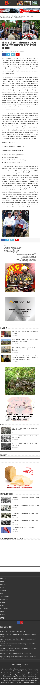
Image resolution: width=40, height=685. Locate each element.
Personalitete (4, 599)
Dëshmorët (3, 584)
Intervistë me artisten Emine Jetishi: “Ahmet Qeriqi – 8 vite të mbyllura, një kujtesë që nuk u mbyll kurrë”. (24, 349)
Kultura (2, 593)
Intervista (3, 590)
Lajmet (8, 16)
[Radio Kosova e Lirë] (20, 3)
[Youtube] (21, 622)
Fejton (2, 605)
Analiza (2, 587)
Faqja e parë (3, 578)
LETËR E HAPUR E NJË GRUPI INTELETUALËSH (12, 631)
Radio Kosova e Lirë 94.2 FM (20, 664)
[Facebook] (18, 622)
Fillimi (3, 16)
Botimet (2, 602)
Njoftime (2, 614)
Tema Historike (20, 51)
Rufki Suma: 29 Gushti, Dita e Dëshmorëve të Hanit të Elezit (16, 653)
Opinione (3, 611)
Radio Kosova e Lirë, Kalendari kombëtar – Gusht (25, 497)
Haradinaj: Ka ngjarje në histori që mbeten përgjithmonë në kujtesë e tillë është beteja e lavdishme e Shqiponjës (13, 249)
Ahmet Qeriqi (4, 608)
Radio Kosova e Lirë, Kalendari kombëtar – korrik (25, 505)
